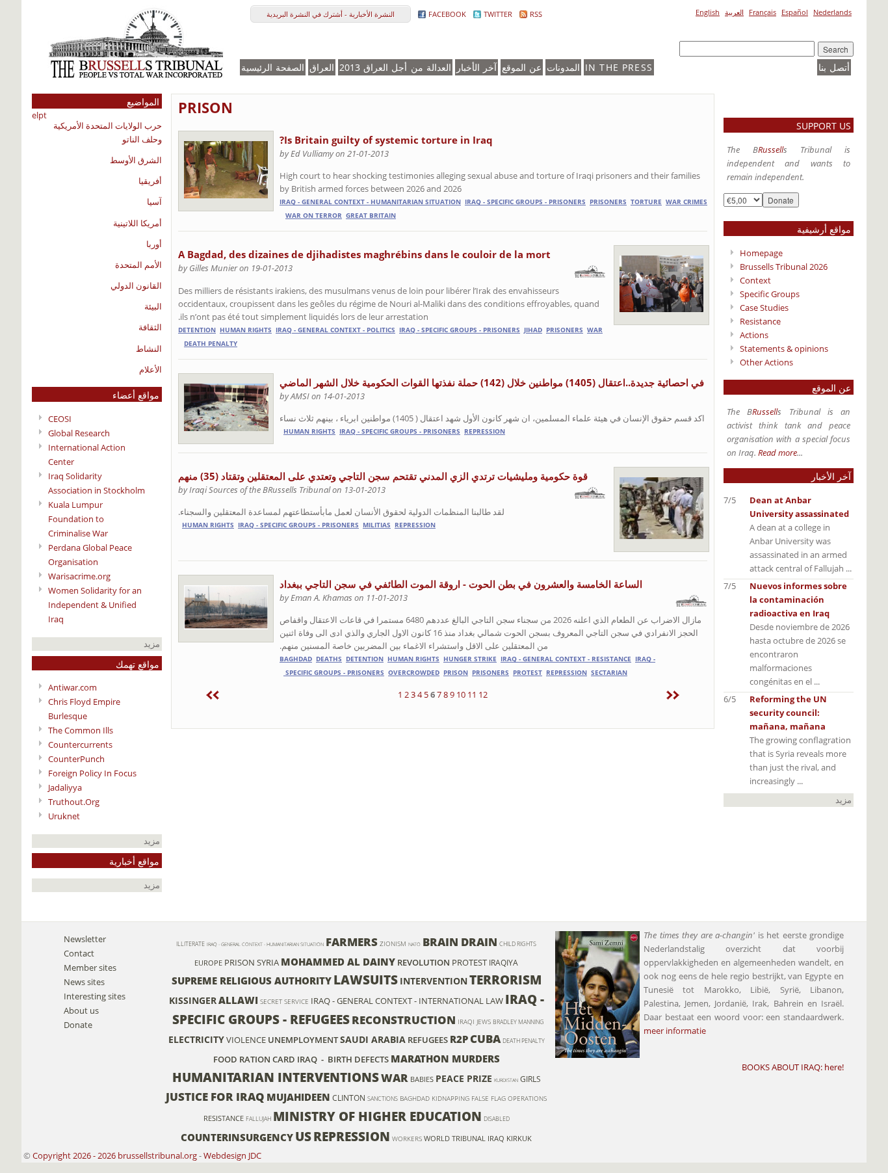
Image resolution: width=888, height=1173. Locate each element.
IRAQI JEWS (474, 1022)
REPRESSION (484, 431)
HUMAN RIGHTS (246, 330)
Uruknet (64, 816)
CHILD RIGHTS (517, 943)
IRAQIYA (503, 962)
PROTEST (527, 672)
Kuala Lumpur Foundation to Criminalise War (78, 519)
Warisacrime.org (79, 576)
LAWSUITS (365, 979)
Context (755, 280)
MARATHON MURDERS (445, 1058)
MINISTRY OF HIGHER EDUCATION (377, 1116)
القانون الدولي (136, 285)
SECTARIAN (609, 672)
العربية (734, 12)
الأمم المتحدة (138, 264)
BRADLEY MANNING (518, 1021)
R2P (459, 1039)
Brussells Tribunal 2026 (784, 266)
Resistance (760, 321)
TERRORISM (505, 979)
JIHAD (533, 330)
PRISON (205, 107)
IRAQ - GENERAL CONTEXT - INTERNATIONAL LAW (407, 1001)
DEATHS (329, 659)
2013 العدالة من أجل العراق (395, 67)
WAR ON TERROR (313, 215)
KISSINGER (192, 1000)
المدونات (563, 67)
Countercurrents (80, 744)
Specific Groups (770, 294)
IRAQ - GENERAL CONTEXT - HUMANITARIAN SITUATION (370, 202)
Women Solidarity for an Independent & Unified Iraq (95, 605)
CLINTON (348, 1097)
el (35, 115)
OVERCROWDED (413, 672)
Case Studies (764, 307)
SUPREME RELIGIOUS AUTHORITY (252, 980)
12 (483, 694)
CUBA (485, 1038)
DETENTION (197, 330)
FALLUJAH (258, 1118)
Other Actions (766, 362)
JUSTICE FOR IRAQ (215, 1096)
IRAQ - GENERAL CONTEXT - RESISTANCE (566, 659)
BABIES (422, 1079)
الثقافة (150, 327)
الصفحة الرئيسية (272, 67)
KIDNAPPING (450, 1098)
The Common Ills (80, 730)
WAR (595, 330)
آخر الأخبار (476, 67)
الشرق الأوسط (136, 160)
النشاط (149, 348)
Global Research (79, 433)
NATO (414, 944)
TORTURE (646, 202)
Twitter (498, 14)
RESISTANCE (223, 1118)
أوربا (154, 244)
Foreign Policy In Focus (92, 773)
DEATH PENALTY (210, 343)
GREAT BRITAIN (371, 215)
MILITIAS (377, 525)
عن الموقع (522, 67)
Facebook (447, 14)
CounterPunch (76, 759)
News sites (84, 982)
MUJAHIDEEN (298, 1096)
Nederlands (832, 12)
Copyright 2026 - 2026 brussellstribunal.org (115, 1155)
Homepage (761, 253)
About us (81, 1010)
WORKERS (407, 1139)
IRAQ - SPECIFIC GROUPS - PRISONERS (525, 202)
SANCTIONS (382, 1098)
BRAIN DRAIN (460, 941)
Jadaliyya (65, 787)
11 (472, 694)
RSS (536, 14)
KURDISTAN (506, 1080)
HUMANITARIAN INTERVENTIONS (275, 1077)
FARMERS (352, 941)
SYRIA (268, 962)
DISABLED (497, 1118)
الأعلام (150, 369)
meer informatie (675, 1030)
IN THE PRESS (619, 67)
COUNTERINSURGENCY (237, 1137)
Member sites (90, 967)
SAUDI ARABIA (373, 1039)
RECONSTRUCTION (404, 1019)
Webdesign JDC (232, 1155)
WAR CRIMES (686, 202)
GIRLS (530, 1079)
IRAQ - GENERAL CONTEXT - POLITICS (335, 330)
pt (42, 115)
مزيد (153, 644)
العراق (321, 67)
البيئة (153, 306)
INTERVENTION (433, 981)
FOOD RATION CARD (254, 1059)
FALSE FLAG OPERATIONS (509, 1098)
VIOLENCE (246, 1040)
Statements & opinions (784, 348)
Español (794, 12)
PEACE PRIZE (464, 1078)
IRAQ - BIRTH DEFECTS (343, 1059)
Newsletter (85, 939)
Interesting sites (94, 996)
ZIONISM (393, 944)
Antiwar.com (72, 687)
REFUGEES (428, 1040)
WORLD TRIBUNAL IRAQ (464, 1138)
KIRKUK (519, 1138)
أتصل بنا (834, 67)
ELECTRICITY (196, 1039)
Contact (79, 953)
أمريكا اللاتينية (137, 223)
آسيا (154, 201)
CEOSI (60, 419)
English (708, 12)
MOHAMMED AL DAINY (338, 961)
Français (762, 12)
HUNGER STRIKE (470, 659)
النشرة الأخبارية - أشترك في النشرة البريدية (331, 14)
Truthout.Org (73, 802)
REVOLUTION (423, 962)
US (303, 1136)
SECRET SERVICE (284, 1001)
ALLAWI (238, 1000)
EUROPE (208, 963)
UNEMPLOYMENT (303, 1040)
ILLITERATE (190, 943)
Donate (78, 1025)
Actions (754, 335)
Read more (777, 452)
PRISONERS (608, 202)
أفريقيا (150, 181)
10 (460, 694)
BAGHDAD (296, 659)
